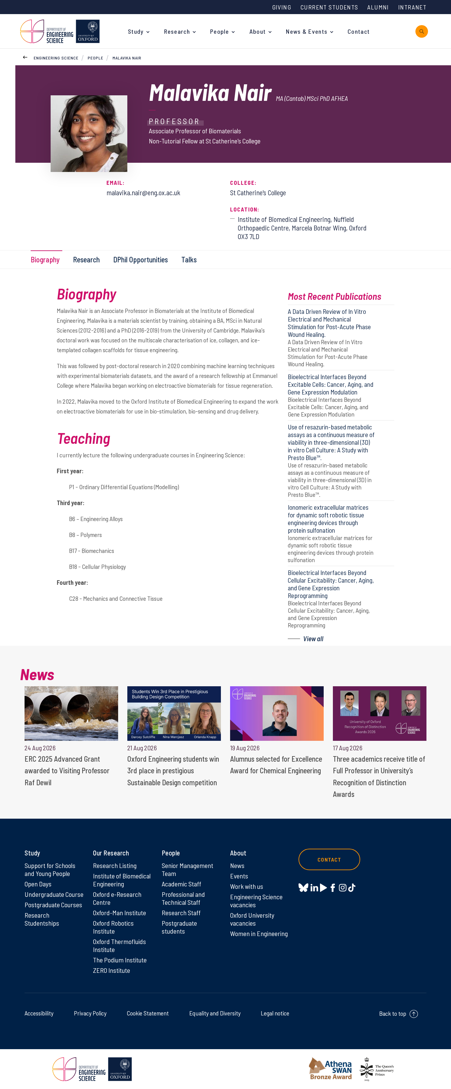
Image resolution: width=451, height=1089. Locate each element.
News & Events (306, 31)
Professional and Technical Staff (183, 898)
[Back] (25, 56)
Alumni (378, 7)
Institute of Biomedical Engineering (122, 880)
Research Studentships (42, 919)
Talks (189, 259)
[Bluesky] (303, 888)
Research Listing (115, 865)
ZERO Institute (111, 970)
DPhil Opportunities (140, 259)
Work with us (246, 886)
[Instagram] (342, 887)
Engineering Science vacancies (256, 900)
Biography (45, 259)
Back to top (392, 1013)
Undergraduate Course (54, 894)
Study (136, 31)
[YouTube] (323, 887)
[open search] (421, 31)
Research (177, 31)
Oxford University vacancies (252, 919)
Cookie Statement (148, 1013)
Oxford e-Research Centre (117, 898)
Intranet (412, 7)
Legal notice (275, 1013)
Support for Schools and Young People (50, 869)
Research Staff (181, 912)
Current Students (329, 7)
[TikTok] (351, 887)
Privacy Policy (90, 1013)
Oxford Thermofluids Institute (119, 945)
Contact (359, 31)
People (219, 31)
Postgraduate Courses (53, 904)
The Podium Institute (120, 960)
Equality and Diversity (215, 1013)
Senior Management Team (187, 869)
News (237, 865)
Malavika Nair (127, 57)
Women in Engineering (259, 933)
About (257, 31)
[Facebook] (333, 887)
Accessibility (39, 1013)
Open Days (38, 884)
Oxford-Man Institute (119, 912)
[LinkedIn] (314, 887)
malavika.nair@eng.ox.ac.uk (143, 192)
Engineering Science (56, 57)
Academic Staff (181, 884)
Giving (281, 7)
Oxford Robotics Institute (113, 927)
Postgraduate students (179, 927)
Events (239, 876)
